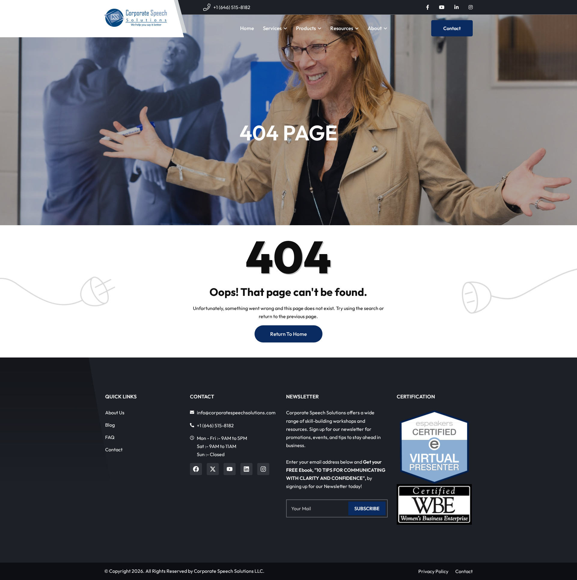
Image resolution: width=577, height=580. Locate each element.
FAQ (109, 437)
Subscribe (367, 508)
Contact (452, 28)
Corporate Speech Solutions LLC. (229, 571)
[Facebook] (196, 469)
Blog (110, 425)
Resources (341, 28)
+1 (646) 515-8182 (231, 7)
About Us (114, 413)
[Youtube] (230, 469)
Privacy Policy (433, 571)
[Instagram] (263, 469)
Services (272, 28)
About (375, 28)
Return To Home (288, 334)
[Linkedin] (246, 469)
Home (247, 28)
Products (306, 28)
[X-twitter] (213, 469)
